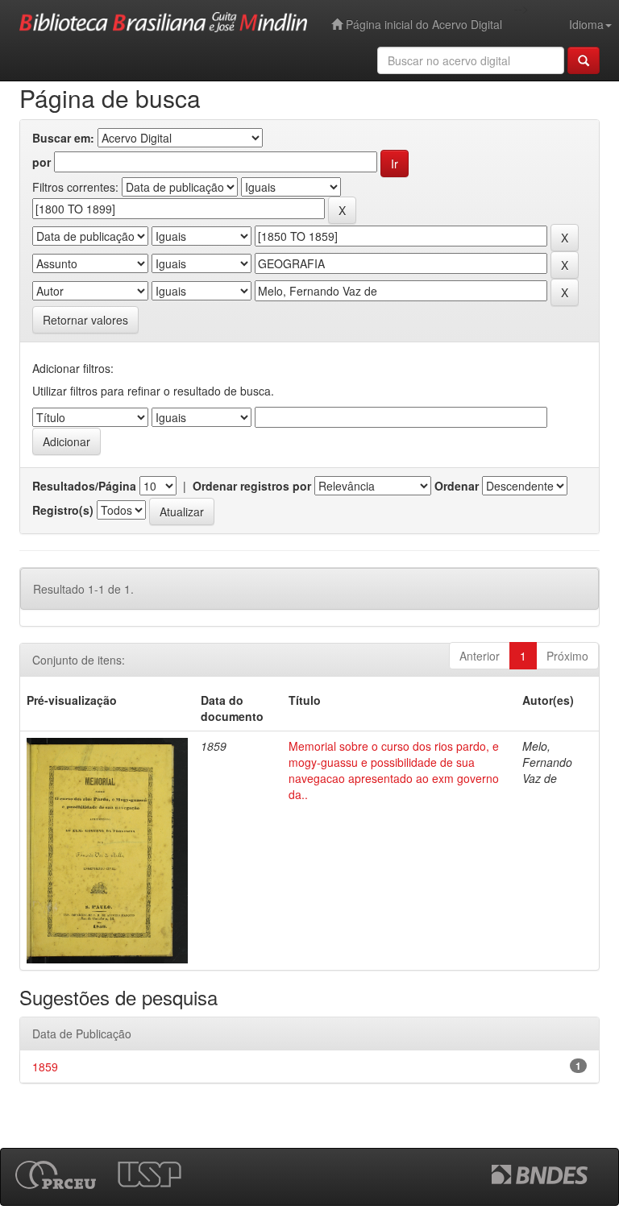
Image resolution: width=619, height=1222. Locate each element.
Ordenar (456, 486)
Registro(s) (62, 510)
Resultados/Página (84, 486)
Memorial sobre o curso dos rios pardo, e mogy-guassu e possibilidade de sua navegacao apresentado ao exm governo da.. (394, 770)
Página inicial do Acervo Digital (422, 24)
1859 (45, 1066)
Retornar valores (85, 320)
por (41, 162)
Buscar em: (63, 138)
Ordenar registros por (252, 486)
